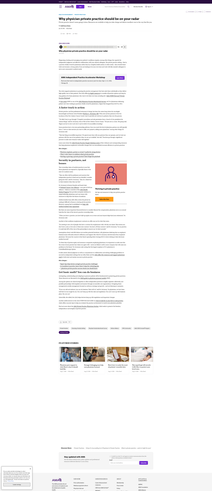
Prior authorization (79, 483)
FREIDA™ (61, 2)
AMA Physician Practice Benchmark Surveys (92, 101)
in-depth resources (94, 93)
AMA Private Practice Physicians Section (86, 306)
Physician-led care (79, 488)
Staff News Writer (65, 26)
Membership (120, 483)
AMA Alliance (142, 490)
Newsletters (122, 2)
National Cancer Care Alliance (69, 187)
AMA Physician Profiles (94, 2)
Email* (111, 460)
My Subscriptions (191, 11)
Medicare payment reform (81, 485)
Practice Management (66, 14)
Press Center (120, 485)
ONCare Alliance (115, 328)
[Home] (56, 480)
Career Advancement (82, 2)
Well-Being (103, 2)
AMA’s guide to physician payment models (93, 278)
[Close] (30, 469)
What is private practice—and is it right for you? (136, 448)
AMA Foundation (143, 487)
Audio (116, 2)
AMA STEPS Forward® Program (141, 328)
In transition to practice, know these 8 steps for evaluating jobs (79, 266)
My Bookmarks (208, 11)
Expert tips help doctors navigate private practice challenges (79, 264)
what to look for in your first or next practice (109, 301)
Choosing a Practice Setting (78, 328)
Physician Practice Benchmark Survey (98, 328)
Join (80, 6)
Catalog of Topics (64, 332)
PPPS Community (126, 328)
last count (64, 101)
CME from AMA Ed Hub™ (70, 2)
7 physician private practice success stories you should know (79, 268)
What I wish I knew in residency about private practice (77, 154)
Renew (90, 6)
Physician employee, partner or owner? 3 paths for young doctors (80, 152)
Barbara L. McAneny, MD (91, 114)
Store (109, 2)
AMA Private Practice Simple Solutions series (86, 143)
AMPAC (140, 484)
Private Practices (80, 14)
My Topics (200, 11)
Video (127, 2)
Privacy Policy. (11, 481)
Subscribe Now (104, 199)
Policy (118, 488)
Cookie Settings (17, 484)
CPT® (112, 2)
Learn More (120, 78)
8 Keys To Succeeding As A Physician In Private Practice (103, 448)
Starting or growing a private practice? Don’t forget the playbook (80, 156)
